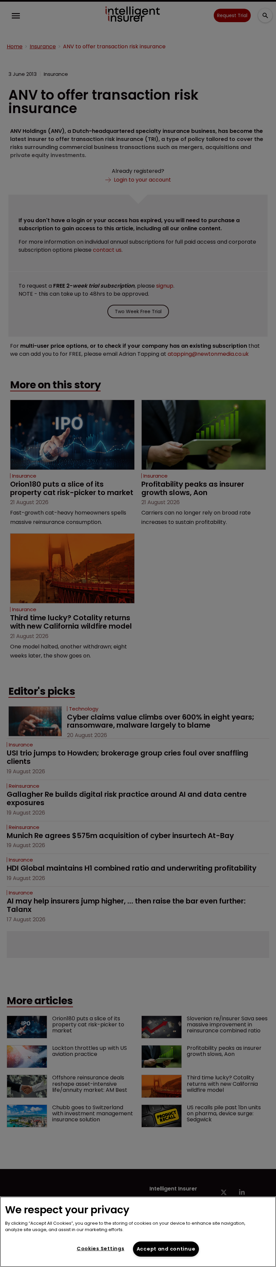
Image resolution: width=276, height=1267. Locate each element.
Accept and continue (166, 1249)
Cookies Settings (101, 1248)
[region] (138, 1232)
